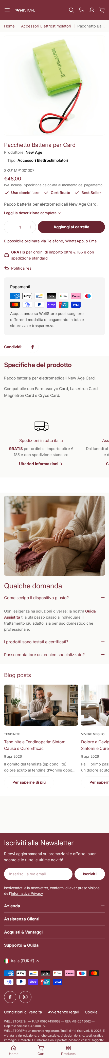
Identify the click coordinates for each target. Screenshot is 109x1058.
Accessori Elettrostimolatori (46, 26)
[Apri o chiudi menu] (7, 10)
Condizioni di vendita (23, 1012)
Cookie (91, 1012)
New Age (34, 152)
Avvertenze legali (63, 1012)
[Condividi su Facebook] (33, 347)
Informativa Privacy (27, 893)
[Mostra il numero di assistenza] (82, 10)
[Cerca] (71, 10)
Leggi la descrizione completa (30, 213)
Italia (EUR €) (22, 960)
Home (9, 26)
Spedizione (33, 185)
